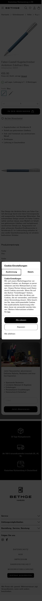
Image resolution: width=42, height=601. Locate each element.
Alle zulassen (21, 320)
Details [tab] (31, 272)
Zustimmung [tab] (11, 272)
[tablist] (21, 272)
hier (8, 312)
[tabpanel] (21, 295)
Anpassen (21, 327)
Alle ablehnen (9, 334)
